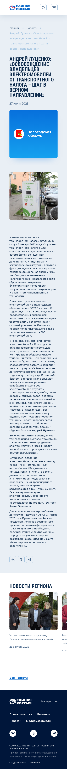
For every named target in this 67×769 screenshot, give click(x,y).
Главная (14, 28)
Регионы (43, 714)
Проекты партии (20, 714)
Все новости (18, 677)
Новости (31, 28)
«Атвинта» (34, 762)
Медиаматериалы (38, 720)
